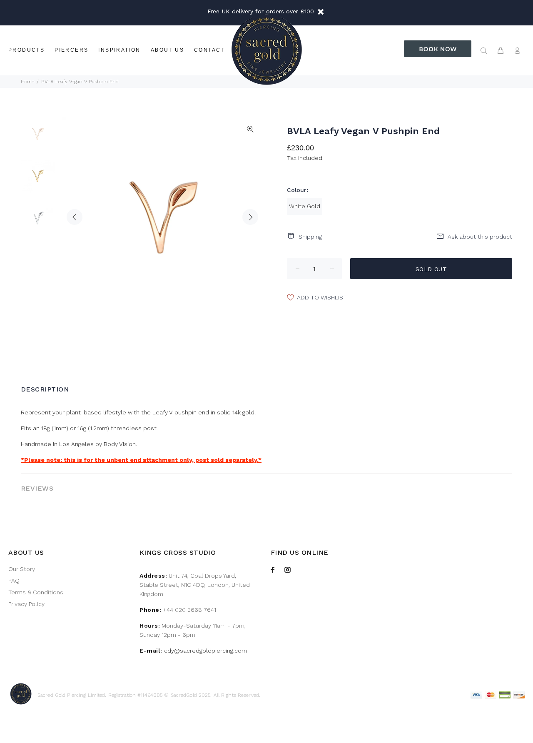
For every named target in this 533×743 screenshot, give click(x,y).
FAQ (14, 580)
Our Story (21, 569)
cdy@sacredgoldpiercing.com (205, 650)
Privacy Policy (26, 604)
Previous (74, 217)
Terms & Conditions (35, 592)
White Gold (304, 206)
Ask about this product (480, 236)
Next (250, 217)
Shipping (310, 236)
